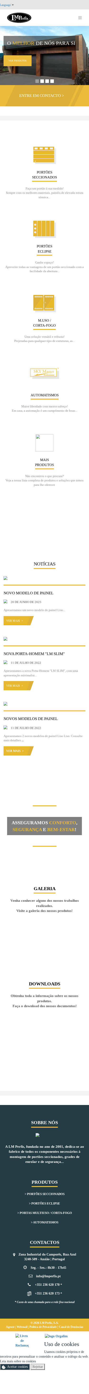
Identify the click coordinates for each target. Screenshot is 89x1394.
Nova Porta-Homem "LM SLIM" (34, 654)
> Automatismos (44, 1222)
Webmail (22, 1327)
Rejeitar (38, 1366)
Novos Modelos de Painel (31, 718)
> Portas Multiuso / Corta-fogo (44, 1213)
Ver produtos (18, 60)
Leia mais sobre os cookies (18, 1361)
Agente (10, 1327)
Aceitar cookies (17, 1366)
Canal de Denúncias (71, 1327)
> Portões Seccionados (45, 1194)
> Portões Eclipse (44, 1203)
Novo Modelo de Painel (28, 593)
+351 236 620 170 (47, 1284)
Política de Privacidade (43, 1327)
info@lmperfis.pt (48, 1276)
